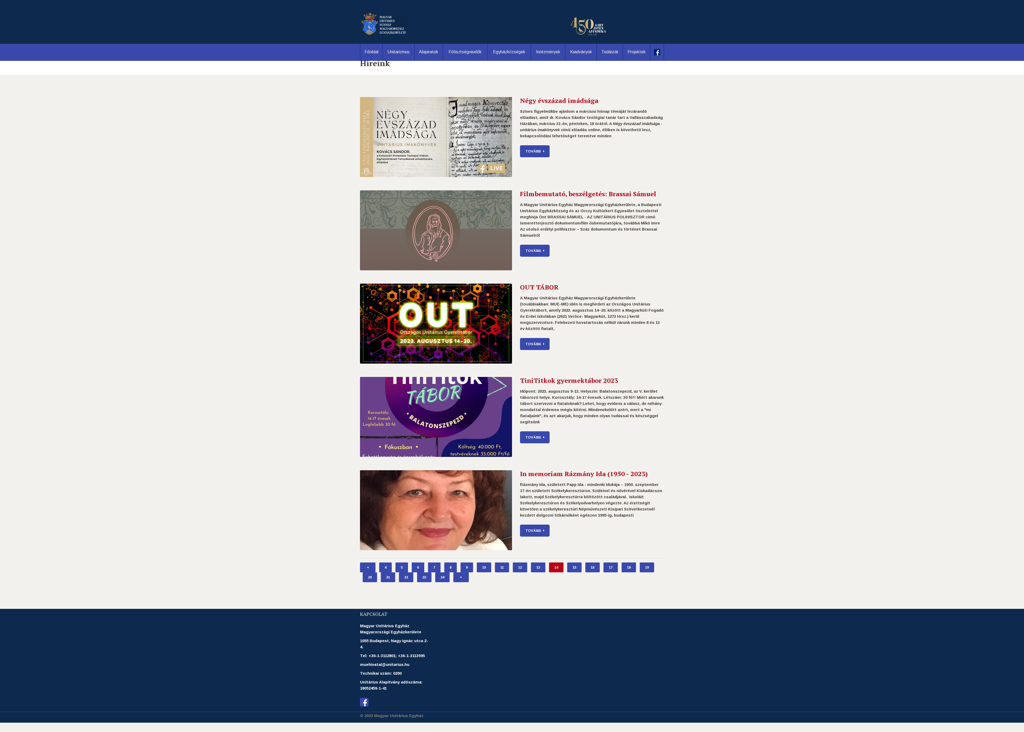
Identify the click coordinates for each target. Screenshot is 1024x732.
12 (520, 567)
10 (484, 567)
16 (592, 567)
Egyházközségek (509, 52)
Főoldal (371, 52)
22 (406, 577)
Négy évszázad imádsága (559, 100)
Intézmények (548, 52)
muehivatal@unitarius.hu (384, 664)
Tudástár (609, 52)
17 (611, 567)
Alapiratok (428, 52)
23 (424, 577)
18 (629, 567)
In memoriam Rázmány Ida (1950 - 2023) (584, 473)
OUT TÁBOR (539, 287)
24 (442, 577)
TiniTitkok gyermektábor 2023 (569, 380)
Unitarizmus (398, 52)
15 (574, 567)
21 (388, 577)
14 (556, 567)
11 (502, 567)
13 (538, 567)
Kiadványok (581, 52)
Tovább (533, 151)
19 (647, 567)
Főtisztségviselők (465, 52)
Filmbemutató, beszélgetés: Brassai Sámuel (588, 194)
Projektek (636, 52)
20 (370, 577)
